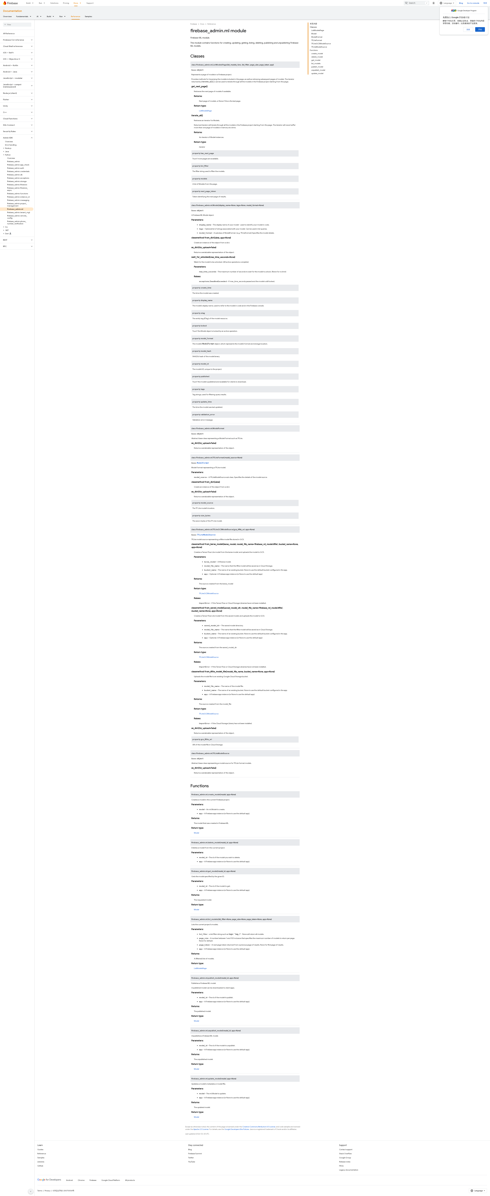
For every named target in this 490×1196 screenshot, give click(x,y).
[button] (15, 40)
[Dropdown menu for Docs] (81, 3)
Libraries (40, 1162)
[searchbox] (17, 25)
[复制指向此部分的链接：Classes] (207, 56)
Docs (76, 3)
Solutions (54, 3)
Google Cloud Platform (110, 1180)
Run (40, 3)
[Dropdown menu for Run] (45, 3)
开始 (480, 29)
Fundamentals (22, 16)
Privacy (47, 1191)
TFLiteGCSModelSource (208, 593)
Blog (461, 3)
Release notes (344, 1162)
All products (130, 1180)
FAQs (341, 1166)
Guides (40, 1149)
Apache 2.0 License (201, 1129)
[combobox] (416, 3)
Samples (88, 16)
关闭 (468, 29)
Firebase (193, 24)
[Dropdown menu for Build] (33, 3)
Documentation (12, 11)
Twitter (191, 1157)
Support (90, 3)
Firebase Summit (195, 1153)
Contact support (345, 1149)
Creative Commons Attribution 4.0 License (258, 1127)
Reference (75, 16)
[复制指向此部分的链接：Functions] (211, 786)
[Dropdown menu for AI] (41, 16)
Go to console (473, 3)
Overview (7, 16)
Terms (39, 1191)
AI (37, 16)
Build (28, 3)
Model (196, 833)
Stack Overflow (345, 1153)
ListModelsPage (205, 111)
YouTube (191, 1162)
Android (69, 1180)
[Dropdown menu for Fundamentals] (31, 16)
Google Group (345, 1157)
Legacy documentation (348, 1170)
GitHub (40, 1166)
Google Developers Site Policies (236, 1129)
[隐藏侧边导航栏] (30, 1191)
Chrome (81, 1180)
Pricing (66, 3)
